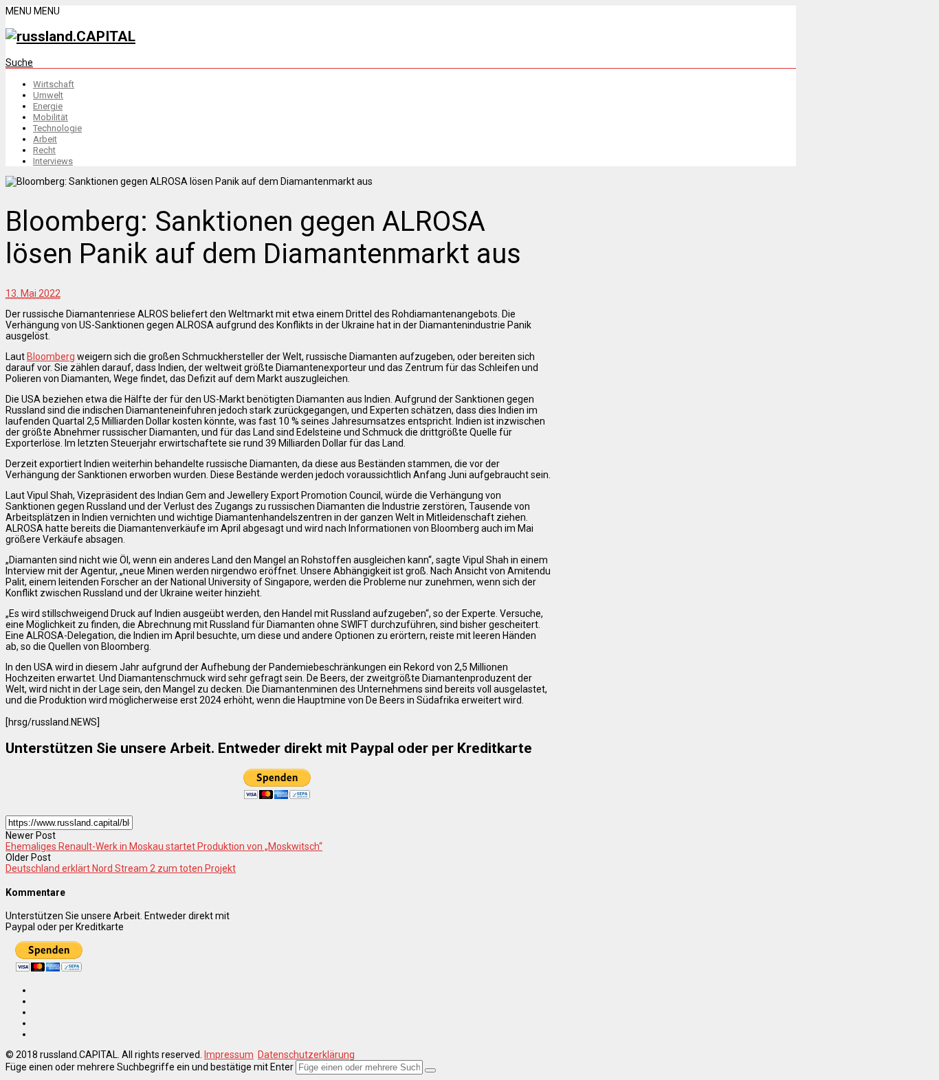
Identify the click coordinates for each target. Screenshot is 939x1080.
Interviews (53, 161)
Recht (44, 150)
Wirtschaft (53, 84)
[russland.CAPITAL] (70, 36)
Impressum (229, 1054)
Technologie (57, 128)
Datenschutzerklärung (306, 1054)
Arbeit (45, 139)
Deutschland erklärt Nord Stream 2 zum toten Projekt (120, 868)
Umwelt (48, 95)
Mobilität (50, 117)
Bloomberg (51, 356)
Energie (48, 106)
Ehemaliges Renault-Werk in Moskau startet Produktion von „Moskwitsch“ (163, 846)
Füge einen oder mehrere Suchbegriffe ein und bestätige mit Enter (149, 1066)
